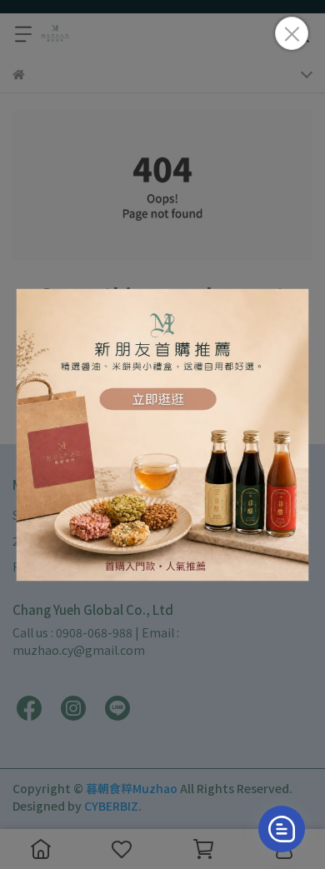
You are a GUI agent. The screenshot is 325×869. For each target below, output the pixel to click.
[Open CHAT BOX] (281, 829)
